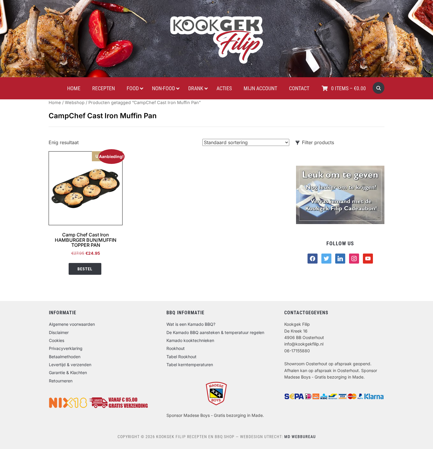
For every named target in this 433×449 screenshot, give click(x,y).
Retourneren (60, 380)
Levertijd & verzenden (70, 364)
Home (55, 102)
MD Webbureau (300, 436)
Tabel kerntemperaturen (189, 364)
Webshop (75, 102)
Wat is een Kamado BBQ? (190, 324)
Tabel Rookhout (181, 356)
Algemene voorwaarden (72, 324)
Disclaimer (59, 332)
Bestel (84, 269)
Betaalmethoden (64, 356)
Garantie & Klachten (68, 372)
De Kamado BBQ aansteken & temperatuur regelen (215, 332)
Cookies (56, 340)
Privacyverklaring (65, 348)
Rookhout (175, 348)
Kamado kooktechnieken (190, 340)
